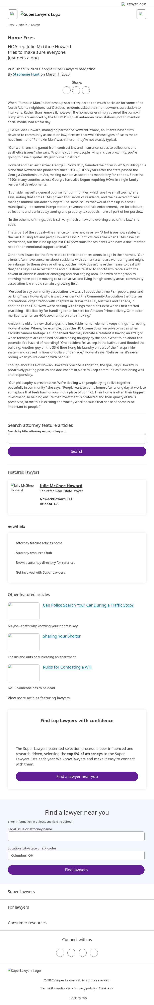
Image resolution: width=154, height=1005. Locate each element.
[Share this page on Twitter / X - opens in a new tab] (76, 90)
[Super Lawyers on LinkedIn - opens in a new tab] (94, 953)
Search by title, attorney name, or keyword (38, 431)
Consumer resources (27, 922)
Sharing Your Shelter (62, 636)
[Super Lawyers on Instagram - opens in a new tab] (71, 953)
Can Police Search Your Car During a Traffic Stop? (88, 605)
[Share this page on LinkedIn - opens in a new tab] (86, 90)
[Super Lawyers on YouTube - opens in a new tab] (83, 953)
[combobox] (77, 438)
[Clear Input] (141, 438)
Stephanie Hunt (26, 74)
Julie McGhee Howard (61, 485)
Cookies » (106, 988)
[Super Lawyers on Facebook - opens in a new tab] (60, 953)
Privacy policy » (85, 988)
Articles (23, 25)
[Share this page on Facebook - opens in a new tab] (67, 90)
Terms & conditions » (57, 988)
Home (11, 25)
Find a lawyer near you (77, 776)
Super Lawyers (21, 891)
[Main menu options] (12, 14)
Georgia (35, 25)
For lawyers (18, 907)
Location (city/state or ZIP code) (32, 848)
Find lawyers (76, 869)
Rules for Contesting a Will (67, 667)
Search (77, 451)
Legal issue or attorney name (30, 829)
